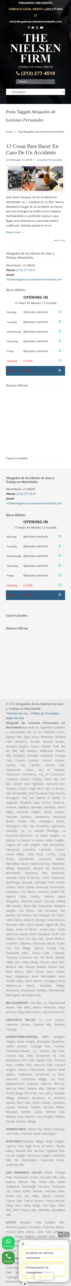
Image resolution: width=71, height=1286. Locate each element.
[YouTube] (42, 27)
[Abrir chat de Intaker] (25, 1284)
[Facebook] (29, 27)
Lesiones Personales (49, 160)
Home (9, 131)
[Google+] (33, 27)
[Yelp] (37, 27)
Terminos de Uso (17, 713)
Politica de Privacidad (44, 713)
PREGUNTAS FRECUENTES (36, 3)
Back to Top (59, 240)
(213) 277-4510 (54, 9)
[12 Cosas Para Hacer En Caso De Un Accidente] (35, 178)
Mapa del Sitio (15, 718)
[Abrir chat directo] (61, 1234)
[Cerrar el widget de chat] (67, 1234)
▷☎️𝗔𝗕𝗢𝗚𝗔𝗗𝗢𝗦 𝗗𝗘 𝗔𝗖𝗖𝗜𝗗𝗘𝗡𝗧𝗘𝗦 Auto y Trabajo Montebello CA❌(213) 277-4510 (35, 48)
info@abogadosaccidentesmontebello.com (35, 21)
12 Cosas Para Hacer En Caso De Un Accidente (32, 149)
